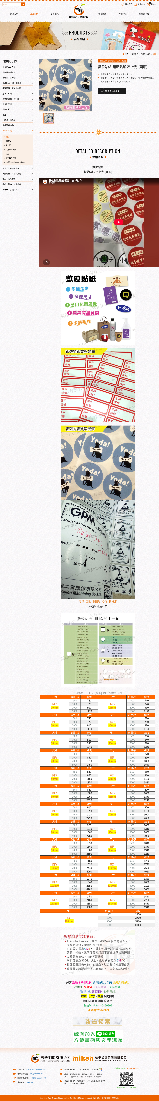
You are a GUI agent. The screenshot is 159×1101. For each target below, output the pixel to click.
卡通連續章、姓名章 (10, 98)
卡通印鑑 (6, 109)
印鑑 (4, 114)
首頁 (126, 54)
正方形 (8, 145)
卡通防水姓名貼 (9, 67)
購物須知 (128, 4)
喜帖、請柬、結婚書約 (11, 184)
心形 (7, 153)
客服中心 (123, 13)
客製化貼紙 (145, 54)
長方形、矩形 (11, 149)
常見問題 (102, 13)
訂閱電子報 (144, 13)
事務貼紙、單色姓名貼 (11, 88)
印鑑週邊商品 (8, 125)
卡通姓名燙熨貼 (9, 72)
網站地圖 (105, 1098)
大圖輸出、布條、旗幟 (11, 173)
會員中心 (141, 4)
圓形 (155, 54)
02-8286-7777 (31, 1082)
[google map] (100, 1069)
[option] (65, 85)
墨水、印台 (7, 93)
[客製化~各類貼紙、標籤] (15, 162)
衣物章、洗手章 (9, 77)
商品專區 (134, 54)
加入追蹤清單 (113, 91)
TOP (152, 1099)
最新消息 (55, 13)
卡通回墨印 (7, 104)
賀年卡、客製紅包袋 (10, 189)
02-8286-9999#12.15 (38, 1078)
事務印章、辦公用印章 (11, 83)
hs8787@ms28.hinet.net (35, 1069)
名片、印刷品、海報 (10, 168)
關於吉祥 (14, 13)
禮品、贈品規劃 (9, 178)
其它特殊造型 (11, 158)
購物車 (153, 3)
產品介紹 (34, 13)
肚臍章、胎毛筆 (9, 120)
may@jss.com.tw (36, 1073)
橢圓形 (8, 141)
